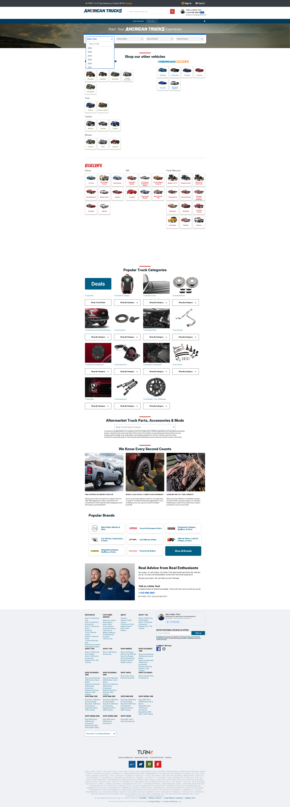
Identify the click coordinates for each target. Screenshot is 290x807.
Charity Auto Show (127, 624)
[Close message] (204, 21)
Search (172, 11)
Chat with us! (107, 631)
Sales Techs (125, 628)
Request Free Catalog (92, 645)
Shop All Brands (183, 551)
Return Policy (107, 624)
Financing (88, 630)
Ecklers (168, 757)
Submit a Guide (126, 620)
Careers (123, 622)
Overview (124, 618)
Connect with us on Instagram (164, 649)
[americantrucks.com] (103, 11)
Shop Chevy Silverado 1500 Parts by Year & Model (146, 656)
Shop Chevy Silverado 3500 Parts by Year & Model (110, 680)
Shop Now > (151, 21)
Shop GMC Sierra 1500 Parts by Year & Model (146, 702)
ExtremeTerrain (156, 757)
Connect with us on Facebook (158, 649)
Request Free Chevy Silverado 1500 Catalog (145, 668)
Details (129, 3)
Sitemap (143, 798)
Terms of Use (107, 639)
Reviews (123, 630)
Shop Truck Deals (98, 302)
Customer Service (109, 628)
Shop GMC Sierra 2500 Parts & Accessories (91, 721)
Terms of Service (170, 801)
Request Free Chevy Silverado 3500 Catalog (109, 692)
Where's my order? (109, 620)
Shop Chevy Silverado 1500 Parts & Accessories (146, 662)
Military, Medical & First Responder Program (109, 635)
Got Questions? (108, 626)
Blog (86, 643)
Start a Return (108, 622)
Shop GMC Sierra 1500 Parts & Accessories (145, 708)
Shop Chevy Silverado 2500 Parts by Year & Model (92, 680)
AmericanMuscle (125, 757)
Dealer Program (126, 626)
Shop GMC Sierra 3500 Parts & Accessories (109, 721)
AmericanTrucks (142, 757)
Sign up (198, 633)
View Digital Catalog (92, 647)
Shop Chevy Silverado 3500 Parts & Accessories (110, 686)
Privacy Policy (186, 637)
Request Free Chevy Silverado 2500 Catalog (91, 692)
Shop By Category (127, 302)
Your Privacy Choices (173, 798)
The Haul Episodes (91, 640)
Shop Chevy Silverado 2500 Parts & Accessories (92, 686)
